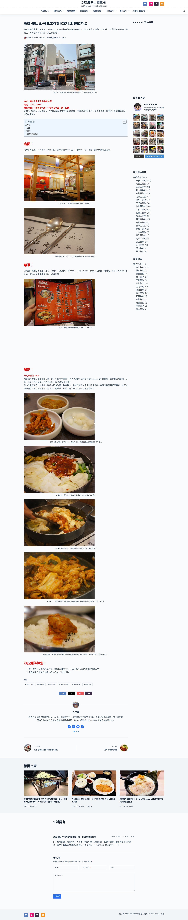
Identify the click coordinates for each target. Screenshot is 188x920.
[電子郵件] (156, 4)
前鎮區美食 (141, 197)
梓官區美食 (141, 229)
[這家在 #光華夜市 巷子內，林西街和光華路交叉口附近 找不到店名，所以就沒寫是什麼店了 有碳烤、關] (136, 125)
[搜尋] (184, 11)
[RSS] (162, 4)
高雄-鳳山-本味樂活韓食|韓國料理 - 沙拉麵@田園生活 (74, 837)
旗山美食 (140, 248)
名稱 (57, 868)
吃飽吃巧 (45, 11)
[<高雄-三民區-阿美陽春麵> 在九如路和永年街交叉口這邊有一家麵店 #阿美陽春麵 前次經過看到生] (152, 141)
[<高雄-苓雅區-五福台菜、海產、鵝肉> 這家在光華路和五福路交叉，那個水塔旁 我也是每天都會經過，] (152, 149)
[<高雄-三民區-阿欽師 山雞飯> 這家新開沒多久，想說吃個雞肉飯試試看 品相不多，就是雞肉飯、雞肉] (152, 125)
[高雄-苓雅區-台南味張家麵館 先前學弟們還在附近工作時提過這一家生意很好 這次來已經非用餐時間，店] (136, 149)
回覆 (132, 836)
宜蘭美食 (140, 299)
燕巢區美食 (141, 219)
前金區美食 (141, 184)
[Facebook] (145, 4)
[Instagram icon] (82, 726)
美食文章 (137, 264)
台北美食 (140, 267)
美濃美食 (140, 251)
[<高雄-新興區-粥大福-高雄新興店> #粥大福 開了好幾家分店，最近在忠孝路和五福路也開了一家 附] (160, 125)
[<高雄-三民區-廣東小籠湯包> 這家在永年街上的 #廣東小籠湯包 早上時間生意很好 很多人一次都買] (136, 133)
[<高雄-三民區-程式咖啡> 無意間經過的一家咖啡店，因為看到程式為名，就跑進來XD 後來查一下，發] (152, 117)
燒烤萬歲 (71, 11)
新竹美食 (140, 274)
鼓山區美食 (141, 190)
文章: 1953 (76, 731)
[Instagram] (151, 4)
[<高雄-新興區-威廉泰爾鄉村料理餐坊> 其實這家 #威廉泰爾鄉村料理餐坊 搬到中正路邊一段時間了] (144, 141)
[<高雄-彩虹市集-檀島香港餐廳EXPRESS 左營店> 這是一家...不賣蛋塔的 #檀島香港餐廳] (160, 133)
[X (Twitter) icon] (78, 726)
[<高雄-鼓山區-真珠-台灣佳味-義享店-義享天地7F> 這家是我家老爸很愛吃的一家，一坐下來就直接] (136, 117)
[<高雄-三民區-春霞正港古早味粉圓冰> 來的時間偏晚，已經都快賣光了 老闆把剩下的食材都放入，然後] (144, 117)
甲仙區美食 (141, 235)
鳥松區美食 (141, 222)
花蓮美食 (140, 296)
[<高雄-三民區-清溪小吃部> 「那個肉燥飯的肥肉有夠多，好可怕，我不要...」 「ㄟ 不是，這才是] (136, 141)
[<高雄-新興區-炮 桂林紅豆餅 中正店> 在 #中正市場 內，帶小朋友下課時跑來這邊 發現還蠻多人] (160, 149)
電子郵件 (87, 868)
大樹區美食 (141, 232)
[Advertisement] (76, 347)
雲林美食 (140, 280)
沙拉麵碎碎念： (32, 134)
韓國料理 (40, 684)
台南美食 (140, 286)
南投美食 (140, 306)
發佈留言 (57, 896)
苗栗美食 (140, 309)
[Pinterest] (80, 693)
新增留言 (59, 875)
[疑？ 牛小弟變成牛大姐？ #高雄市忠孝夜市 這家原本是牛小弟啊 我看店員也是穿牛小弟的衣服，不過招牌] (144, 125)
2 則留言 (89, 806)
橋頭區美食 (141, 226)
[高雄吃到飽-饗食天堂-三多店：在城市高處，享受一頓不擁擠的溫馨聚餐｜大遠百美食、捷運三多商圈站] (46, 783)
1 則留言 (63, 38)
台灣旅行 (110, 11)
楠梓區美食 (141, 206)
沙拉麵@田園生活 (93, 2)
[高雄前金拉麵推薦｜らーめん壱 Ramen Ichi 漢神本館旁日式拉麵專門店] (142, 783)
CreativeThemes (154, 914)
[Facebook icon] (69, 726)
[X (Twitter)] (71, 693)
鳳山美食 (49, 38)
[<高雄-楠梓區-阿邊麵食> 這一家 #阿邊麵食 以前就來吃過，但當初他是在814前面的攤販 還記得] (160, 117)
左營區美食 (141, 193)
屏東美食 (140, 290)
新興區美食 (141, 187)
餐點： (29, 131)
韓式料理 (29, 684)
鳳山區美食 (63, 684)
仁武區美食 (141, 213)
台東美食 (140, 293)
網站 (112, 868)
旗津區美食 (141, 216)
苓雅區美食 (141, 180)
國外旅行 (123, 11)
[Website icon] (73, 726)
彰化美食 (140, 283)
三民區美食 (141, 203)
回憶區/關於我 (139, 11)
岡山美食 (140, 245)
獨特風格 (58, 11)
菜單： (29, 128)
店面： (29, 125)
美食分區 (87, 684)
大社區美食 (141, 209)
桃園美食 (140, 270)
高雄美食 (51, 684)
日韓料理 (55, 38)
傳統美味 (84, 11)
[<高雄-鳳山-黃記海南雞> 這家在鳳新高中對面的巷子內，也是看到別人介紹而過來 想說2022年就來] (144, 133)
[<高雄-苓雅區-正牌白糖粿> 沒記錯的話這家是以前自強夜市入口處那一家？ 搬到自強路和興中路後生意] (144, 149)
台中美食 (140, 277)
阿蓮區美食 (141, 238)
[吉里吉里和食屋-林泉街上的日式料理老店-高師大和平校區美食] (94, 783)
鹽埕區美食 (141, 200)
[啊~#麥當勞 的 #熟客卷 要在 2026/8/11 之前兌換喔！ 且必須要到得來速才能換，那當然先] (152, 133)
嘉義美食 (140, 303)
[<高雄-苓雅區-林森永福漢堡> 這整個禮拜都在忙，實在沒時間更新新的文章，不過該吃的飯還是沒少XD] (160, 141)
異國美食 (97, 11)
